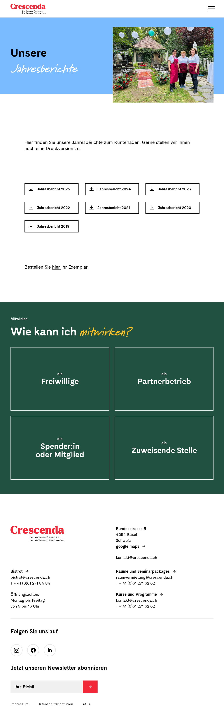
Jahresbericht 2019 (53, 226)
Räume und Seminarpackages (143, 571)
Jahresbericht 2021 (114, 208)
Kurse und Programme (136, 594)
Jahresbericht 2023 (174, 189)
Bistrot (16, 571)
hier (56, 267)
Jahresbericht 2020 (174, 208)
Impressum (19, 704)
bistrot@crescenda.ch (30, 577)
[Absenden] (90, 687)
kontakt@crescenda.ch (136, 557)
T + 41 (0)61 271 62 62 (135, 583)
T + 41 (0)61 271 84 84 (30, 583)
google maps (127, 546)
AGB (86, 704)
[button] (211, 8)
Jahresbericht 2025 (53, 189)
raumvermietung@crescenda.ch (144, 577)
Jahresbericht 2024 (114, 189)
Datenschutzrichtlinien (55, 704)
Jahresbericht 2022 (53, 208)
